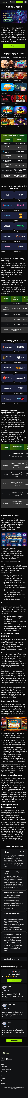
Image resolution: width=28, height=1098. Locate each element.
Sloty (23, 57)
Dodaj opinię (14, 980)
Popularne (3, 57)
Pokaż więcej (14, 1040)
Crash (16, 57)
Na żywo (10, 57)
